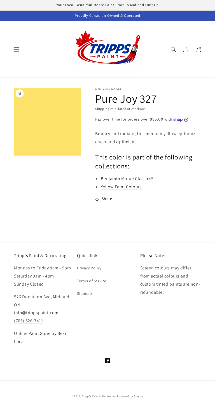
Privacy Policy (89, 268)
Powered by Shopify (130, 396)
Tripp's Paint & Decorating (99, 396)
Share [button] (107, 198)
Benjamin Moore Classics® (127, 179)
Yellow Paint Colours (121, 187)
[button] (17, 49)
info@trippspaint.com (36, 313)
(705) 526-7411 (28, 321)
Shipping (102, 109)
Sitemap (84, 293)
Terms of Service (91, 280)
